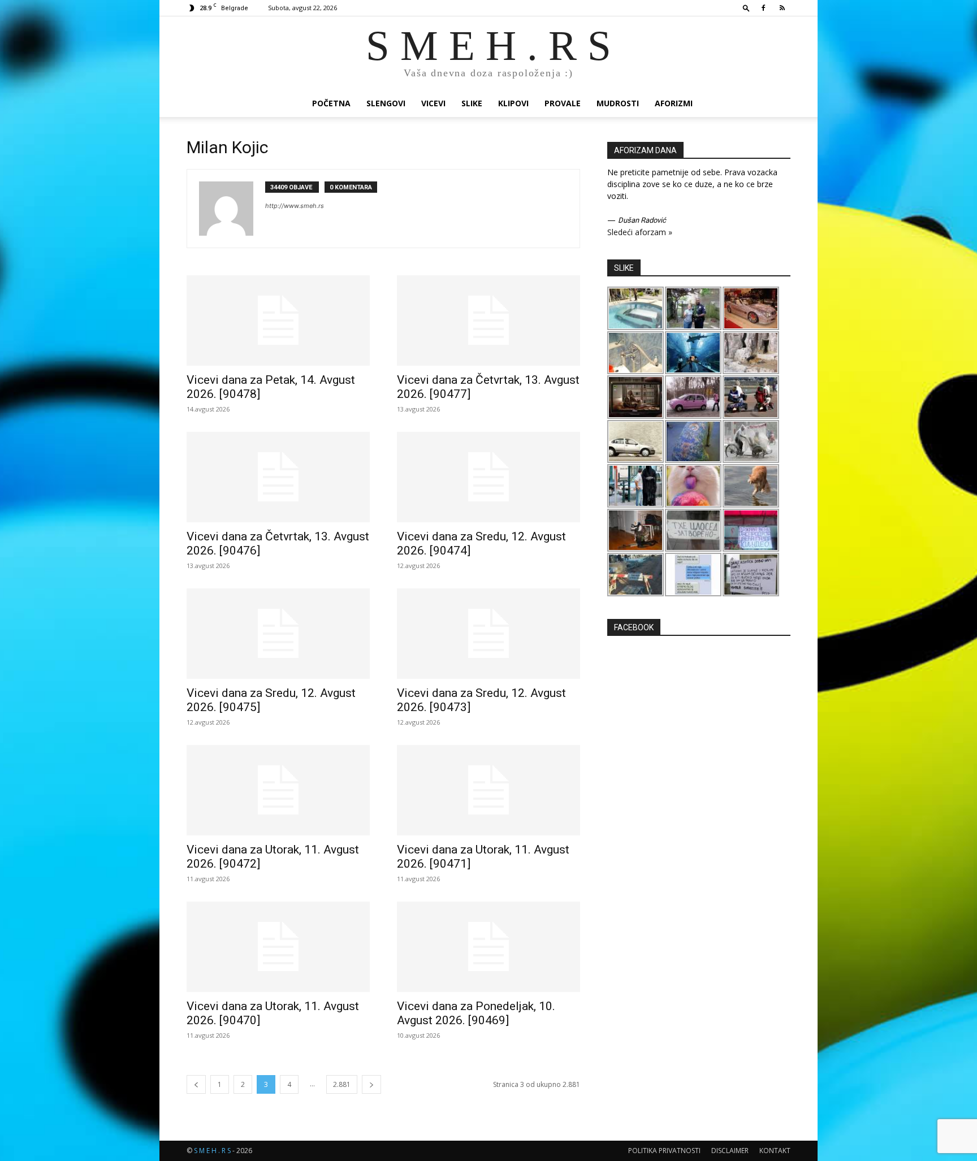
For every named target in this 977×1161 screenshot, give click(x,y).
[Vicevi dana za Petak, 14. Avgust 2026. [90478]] (278, 320)
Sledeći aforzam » (639, 232)
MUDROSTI (617, 103)
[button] (746, 7)
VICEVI (433, 103)
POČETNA (331, 103)
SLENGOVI (385, 103)
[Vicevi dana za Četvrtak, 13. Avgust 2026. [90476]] (278, 477)
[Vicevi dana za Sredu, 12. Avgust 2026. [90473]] (488, 633)
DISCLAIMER (730, 1150)
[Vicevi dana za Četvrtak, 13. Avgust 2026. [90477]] (488, 320)
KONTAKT (774, 1150)
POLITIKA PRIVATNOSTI (664, 1150)
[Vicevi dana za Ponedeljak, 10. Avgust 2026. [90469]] (488, 947)
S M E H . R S (212, 1150)
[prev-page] (196, 1084)
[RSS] (781, 8)
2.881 (342, 1084)
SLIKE (471, 103)
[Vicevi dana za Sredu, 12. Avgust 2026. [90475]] (278, 633)
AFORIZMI (674, 103)
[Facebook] (763, 8)
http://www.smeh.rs (294, 206)
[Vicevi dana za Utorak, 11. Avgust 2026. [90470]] (278, 947)
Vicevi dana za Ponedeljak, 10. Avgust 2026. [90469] (476, 1013)
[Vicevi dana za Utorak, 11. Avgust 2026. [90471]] (488, 790)
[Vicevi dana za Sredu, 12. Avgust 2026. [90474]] (488, 477)
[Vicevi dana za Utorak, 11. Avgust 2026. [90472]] (278, 790)
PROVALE (562, 103)
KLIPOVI (513, 103)
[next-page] (371, 1084)
